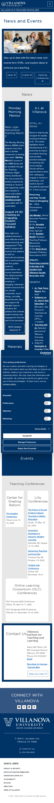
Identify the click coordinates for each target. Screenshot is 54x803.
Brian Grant (41, 249)
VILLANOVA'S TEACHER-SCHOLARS (20, 10)
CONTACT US (28, 749)
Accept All (27, 436)
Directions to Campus (37, 664)
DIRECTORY (8, 786)
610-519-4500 (28, 752)
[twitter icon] (24, 707)
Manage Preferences (27, 442)
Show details (40, 429)
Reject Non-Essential (27, 448)
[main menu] (49, 4)
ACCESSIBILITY (9, 779)
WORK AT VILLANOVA (12, 790)
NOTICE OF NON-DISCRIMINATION (16, 772)
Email (29, 659)
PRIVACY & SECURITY (12, 768)
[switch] (47, 403)
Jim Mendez (35, 215)
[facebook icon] (19, 707)
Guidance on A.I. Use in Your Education (42, 300)
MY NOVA (7, 783)
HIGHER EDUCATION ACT (13, 775)
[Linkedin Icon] (29, 707)
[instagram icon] (34, 707)
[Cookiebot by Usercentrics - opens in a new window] (40, 353)
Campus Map (34, 667)
